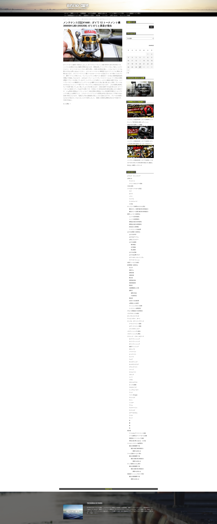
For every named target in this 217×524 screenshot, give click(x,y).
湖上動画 (133, 249)
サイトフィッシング (134, 341)
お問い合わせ (113, 15)
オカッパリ (132, 349)
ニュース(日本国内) (134, 216)
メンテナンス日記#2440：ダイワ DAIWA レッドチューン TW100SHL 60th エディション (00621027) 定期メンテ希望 (140, 122)
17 (128, 64)
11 (132, 60)
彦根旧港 (131, 272)
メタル (131, 379)
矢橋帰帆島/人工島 (134, 288)
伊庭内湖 (131, 275)
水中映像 (133, 247)
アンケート (132, 181)
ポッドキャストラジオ (133, 316)
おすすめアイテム (134, 237)
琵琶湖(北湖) (132, 280)
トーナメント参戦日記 (135, 308)
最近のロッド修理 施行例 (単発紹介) (138, 209)
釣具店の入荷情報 (134, 227)
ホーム (66, 13)
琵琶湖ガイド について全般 (136, 438)
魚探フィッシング (134, 346)
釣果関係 (83, 13)
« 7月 (127, 73)
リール (131, 415)
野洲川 (131, 285)
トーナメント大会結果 (135, 229)
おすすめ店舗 (132, 252)
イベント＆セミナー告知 (135, 183)
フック (131, 392)
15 (148, 60)
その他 (131, 204)
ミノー (131, 377)
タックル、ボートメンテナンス (135, 321)
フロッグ (131, 374)
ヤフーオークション (134, 260)
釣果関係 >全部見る (132, 265)
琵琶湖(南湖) (132, 283)
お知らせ (129, 178)
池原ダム (131, 270)
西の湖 (131, 278)
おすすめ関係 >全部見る (133, 232)
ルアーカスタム (133, 413)
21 (144, 64)
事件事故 (133, 244)
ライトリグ (132, 397)
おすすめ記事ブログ (134, 255)
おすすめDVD (132, 234)
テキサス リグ (133, 387)
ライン (131, 400)
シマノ (131, 196)
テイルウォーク (133, 201)
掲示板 (98, 15)
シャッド (131, 369)
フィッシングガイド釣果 (135, 306)
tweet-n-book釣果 (134, 300)
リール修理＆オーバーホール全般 (138, 435)
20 (140, 64)
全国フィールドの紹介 (133, 262)
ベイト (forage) (133, 395)
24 (128, 67)
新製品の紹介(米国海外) (135, 224)
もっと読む (66, 103)
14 (144, 60)
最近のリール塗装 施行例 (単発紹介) (138, 211)
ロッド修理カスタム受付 (133, 463)
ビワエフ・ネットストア (133, 176)
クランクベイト (133, 367)
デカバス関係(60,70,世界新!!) (135, 311)
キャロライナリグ (134, 364)
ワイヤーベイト (133, 407)
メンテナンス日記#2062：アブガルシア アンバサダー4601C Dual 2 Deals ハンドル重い (139, 91)
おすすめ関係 (92, 13)
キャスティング (133, 362)
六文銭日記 (134, 295)
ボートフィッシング (134, 344)
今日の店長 (130, 186)
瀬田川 (131, 290)
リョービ (131, 199)
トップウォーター (134, 390)
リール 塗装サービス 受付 (116, 13)
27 (140, 67)
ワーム (131, 405)
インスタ (104, 15)
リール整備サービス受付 (133, 13)
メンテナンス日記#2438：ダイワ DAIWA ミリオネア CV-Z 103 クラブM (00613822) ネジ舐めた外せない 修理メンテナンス (140, 162)
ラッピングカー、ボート (133, 318)
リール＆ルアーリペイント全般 (137, 433)
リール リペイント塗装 (135, 323)
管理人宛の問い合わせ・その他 (137, 441)
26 (136, 67)
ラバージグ (132, 410)
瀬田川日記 (134, 293)
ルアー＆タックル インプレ (136, 257)
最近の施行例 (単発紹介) (137, 458)
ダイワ (65, 29)
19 (136, 64)
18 (132, 64)
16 (151, 60)
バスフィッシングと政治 (133, 331)
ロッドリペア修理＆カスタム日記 (136, 206)
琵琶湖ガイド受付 (89, 15)
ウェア (131, 359)
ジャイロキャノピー (134, 328)
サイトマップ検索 (125, 15)
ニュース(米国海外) (134, 219)
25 (132, 67)
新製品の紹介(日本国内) (135, 221)
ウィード (131, 356)
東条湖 (131, 298)
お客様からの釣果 (134, 303)
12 (136, 60)
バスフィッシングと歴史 (133, 334)
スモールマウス (133, 382)
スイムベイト (132, 372)
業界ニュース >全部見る (133, 214)
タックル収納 (132, 385)
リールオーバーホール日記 (134, 188)
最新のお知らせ (102, 13)
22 (148, 64)
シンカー (131, 402)
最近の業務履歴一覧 (134, 446)
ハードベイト (132, 351)
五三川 (131, 267)
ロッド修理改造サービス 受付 (72, 15)
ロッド (131, 418)
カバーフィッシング (134, 339)
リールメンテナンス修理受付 (135, 443)
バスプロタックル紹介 (133, 313)
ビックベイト (132, 354)
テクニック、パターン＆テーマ (135, 336)
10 (128, 60)
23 (151, 64)
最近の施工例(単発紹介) (137, 448)
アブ (130, 191)
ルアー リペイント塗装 (135, 326)
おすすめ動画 (132, 242)
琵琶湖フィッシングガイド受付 (135, 474)
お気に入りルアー (134, 239)
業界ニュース (74, 13)
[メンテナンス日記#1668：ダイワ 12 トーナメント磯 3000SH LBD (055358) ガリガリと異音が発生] (92, 45)
